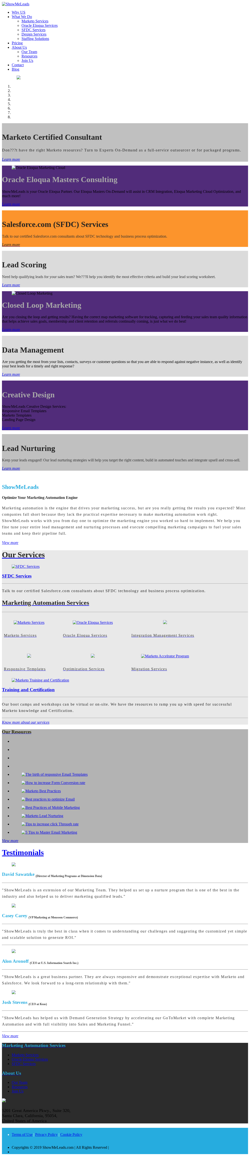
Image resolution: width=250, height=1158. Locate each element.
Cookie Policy (71, 1134)
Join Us (27, 60)
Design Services (33, 34)
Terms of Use (22, 1134)
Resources (29, 56)
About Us (19, 47)
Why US (18, 12)
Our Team (29, 52)
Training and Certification (28, 689)
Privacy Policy (46, 1134)
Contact (18, 65)
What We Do (22, 17)
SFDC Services (33, 30)
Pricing (17, 43)
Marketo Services (34, 21)
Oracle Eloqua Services (39, 25)
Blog (15, 69)
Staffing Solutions (35, 39)
